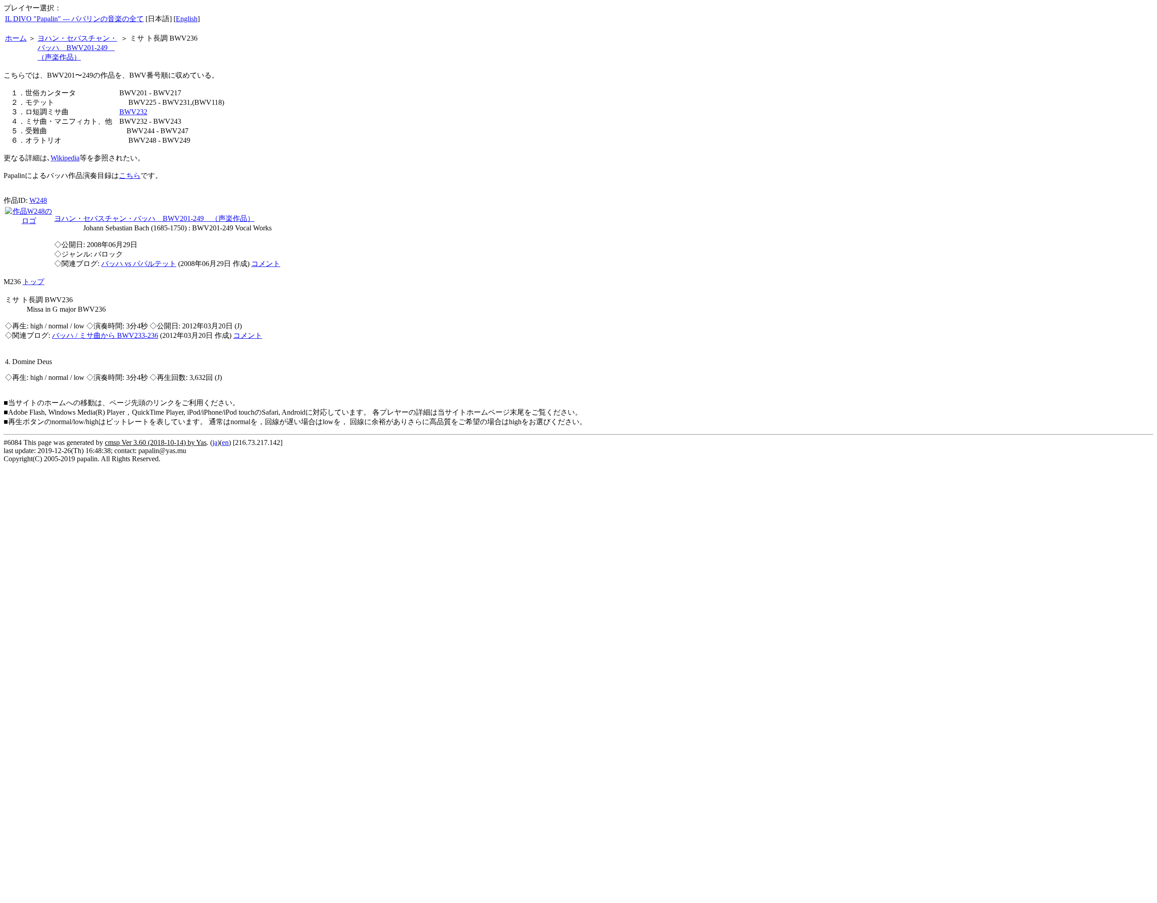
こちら (130, 175)
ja (214, 442)
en (225, 442)
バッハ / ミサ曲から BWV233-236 (105, 335)
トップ (33, 281)
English (187, 19)
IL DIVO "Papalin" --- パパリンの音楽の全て (74, 19)
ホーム (16, 38)
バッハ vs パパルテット (138, 263)
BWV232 (133, 112)
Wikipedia (65, 158)
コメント (265, 263)
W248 (38, 200)
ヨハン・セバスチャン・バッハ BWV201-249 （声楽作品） (77, 47)
